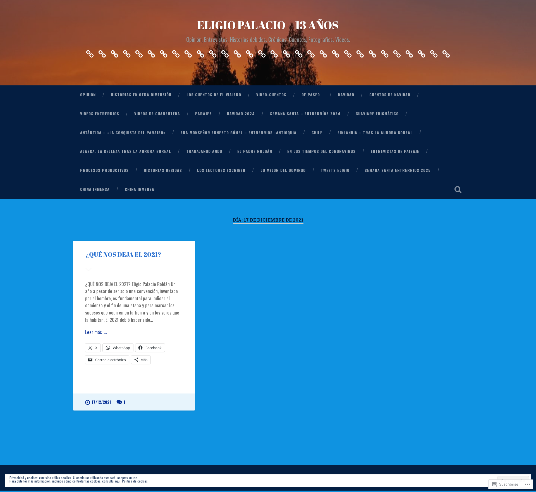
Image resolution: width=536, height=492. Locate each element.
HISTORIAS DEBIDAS (163, 170)
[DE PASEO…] (139, 52)
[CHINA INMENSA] (433, 52)
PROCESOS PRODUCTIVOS (104, 170)
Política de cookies (135, 481)
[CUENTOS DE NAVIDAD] (163, 52)
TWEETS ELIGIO (335, 170)
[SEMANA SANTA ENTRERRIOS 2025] (421, 52)
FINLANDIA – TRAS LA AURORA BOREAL (375, 132)
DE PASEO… (312, 94)
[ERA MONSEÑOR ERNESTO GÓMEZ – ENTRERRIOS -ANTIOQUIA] (261, 52)
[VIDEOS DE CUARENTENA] (188, 52)
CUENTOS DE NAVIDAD (389, 94)
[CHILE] (274, 52)
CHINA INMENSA (95, 189)
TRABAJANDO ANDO (204, 151)
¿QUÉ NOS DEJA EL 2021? (123, 254)
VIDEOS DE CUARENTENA (157, 113)
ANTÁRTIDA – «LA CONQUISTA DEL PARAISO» (123, 132)
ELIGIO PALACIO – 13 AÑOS (268, 25)
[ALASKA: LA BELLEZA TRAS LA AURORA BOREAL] (298, 52)
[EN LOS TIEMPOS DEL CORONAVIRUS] (335, 52)
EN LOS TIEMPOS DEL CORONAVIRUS (321, 151)
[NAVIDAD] (151, 52)
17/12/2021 (101, 402)
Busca (457, 189)
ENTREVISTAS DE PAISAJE (395, 151)
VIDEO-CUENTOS (271, 94)
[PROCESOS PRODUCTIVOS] (360, 52)
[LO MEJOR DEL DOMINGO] (397, 52)
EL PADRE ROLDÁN (254, 151)
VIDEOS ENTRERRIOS (99, 113)
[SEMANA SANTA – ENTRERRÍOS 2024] (225, 52)
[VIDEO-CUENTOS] (126, 52)
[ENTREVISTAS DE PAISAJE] (347, 52)
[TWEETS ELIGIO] (409, 52)
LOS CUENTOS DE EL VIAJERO (213, 94)
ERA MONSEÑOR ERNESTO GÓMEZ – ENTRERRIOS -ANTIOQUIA (238, 132)
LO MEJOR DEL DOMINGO (283, 170)
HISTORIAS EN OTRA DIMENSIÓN (141, 94)
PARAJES (203, 113)
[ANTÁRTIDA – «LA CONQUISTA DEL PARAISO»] (249, 52)
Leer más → (96, 331)
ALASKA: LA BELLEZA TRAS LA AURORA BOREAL (125, 151)
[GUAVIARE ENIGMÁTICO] (237, 52)
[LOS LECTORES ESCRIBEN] (384, 52)
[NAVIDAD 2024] (212, 52)
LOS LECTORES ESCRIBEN (221, 170)
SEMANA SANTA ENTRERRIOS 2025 (398, 170)
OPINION (88, 94)
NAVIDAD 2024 (241, 113)
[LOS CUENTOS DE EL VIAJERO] (114, 52)
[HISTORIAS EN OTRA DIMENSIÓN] (102, 52)
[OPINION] (89, 52)
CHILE (317, 132)
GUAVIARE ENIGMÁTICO (377, 113)
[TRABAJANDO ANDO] (311, 52)
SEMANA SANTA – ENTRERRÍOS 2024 (305, 113)
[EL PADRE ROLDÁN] (323, 52)
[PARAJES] (200, 52)
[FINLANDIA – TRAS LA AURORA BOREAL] (286, 52)
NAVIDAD (346, 94)
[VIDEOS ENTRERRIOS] (175, 52)
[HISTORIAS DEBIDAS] (372, 52)
